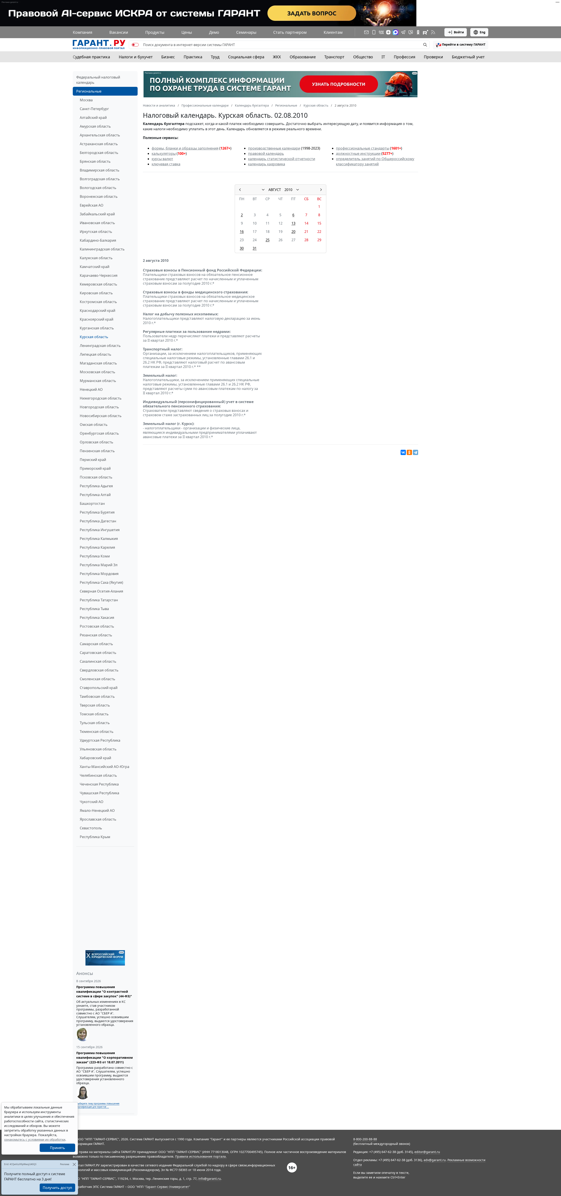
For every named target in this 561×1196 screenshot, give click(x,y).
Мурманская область (98, 380)
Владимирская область (99, 170)
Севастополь (91, 828)
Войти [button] (459, 32)
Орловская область (96, 442)
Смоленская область (97, 679)
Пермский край (93, 459)
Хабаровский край (95, 757)
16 (242, 231)
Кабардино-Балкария (98, 240)
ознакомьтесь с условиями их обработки (34, 1139)
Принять (57, 1147)
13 (293, 223)
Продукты (154, 32)
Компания (82, 32)
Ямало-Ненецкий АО (97, 810)
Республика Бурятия (97, 512)
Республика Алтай (95, 494)
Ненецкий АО (91, 389)
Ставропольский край (98, 687)
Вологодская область (98, 187)
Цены (186, 32)
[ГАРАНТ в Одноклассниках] (418, 32)
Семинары (246, 32)
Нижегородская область (101, 398)
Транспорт (334, 56)
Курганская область (97, 328)
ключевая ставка (166, 164)
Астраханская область (99, 143)
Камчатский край (94, 266)
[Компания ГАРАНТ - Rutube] (425, 32)
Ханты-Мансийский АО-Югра (104, 766)
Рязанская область (96, 635)
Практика (193, 56)
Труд (215, 56)
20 (293, 231)
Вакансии (118, 32)
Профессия (404, 56)
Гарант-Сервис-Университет (167, 1187)
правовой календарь (266, 153)
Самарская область (96, 643)
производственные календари (274, 148)
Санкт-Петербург (94, 108)
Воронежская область (99, 196)
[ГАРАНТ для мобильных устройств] (373, 32)
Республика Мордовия (99, 573)
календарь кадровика (266, 164)
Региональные (88, 91)
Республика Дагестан (98, 521)
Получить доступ (57, 1187)
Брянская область (95, 161)
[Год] (297, 189)
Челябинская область (98, 775)
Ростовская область (97, 626)
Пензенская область (97, 450)
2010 (288, 189)
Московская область (97, 372)
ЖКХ (277, 56)
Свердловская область (99, 670)
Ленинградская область (100, 345)
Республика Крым (95, 836)
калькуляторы (164, 153)
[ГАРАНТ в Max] (395, 32)
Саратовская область (98, 652)
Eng (482, 32)
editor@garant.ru (427, 1152)
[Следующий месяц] (321, 189)
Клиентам (333, 32)
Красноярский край (96, 319)
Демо (214, 32)
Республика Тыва (94, 608)
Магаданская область (98, 363)
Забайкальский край (97, 214)
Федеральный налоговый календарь (98, 80)
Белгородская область (99, 152)
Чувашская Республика (99, 793)
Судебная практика (91, 56)
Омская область (94, 424)
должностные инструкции (358, 153)
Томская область (94, 714)
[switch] (135, 44)
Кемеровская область (98, 284)
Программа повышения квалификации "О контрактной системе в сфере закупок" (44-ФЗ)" (104, 991)
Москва (86, 100)
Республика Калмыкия (99, 538)
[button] (460, 45)
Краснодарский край (97, 310)
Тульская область (95, 722)
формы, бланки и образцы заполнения (185, 148)
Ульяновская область (98, 749)
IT (383, 56)
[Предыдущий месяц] (240, 189)
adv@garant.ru (435, 1160)
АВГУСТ (274, 189)
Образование (303, 56)
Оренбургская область (99, 433)
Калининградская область (102, 249)
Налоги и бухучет (136, 56)
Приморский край (95, 468)
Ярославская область (98, 819)
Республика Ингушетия (100, 529)
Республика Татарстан (99, 600)
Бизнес (168, 56)
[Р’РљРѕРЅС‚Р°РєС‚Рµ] (403, 452)
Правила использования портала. (201, 1156)
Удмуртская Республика (100, 740)
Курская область (94, 336)
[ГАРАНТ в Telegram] (403, 32)
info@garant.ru (209, 1178)
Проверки (433, 56)
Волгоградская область (100, 179)
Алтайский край (93, 117)
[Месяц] (263, 189)
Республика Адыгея (96, 486)
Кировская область (96, 293)
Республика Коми (95, 556)
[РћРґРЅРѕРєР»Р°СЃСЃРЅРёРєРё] (409, 452)
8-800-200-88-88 (365, 1139)
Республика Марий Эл (98, 564)
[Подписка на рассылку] (366, 32)
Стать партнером (290, 32)
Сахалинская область (98, 661)
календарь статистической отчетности (281, 158)
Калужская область (96, 257)
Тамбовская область (97, 696)
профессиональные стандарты (362, 148)
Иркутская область (96, 231)
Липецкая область (95, 354)
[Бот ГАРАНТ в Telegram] (410, 32)
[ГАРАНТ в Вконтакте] (381, 32)
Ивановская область (97, 222)
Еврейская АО (91, 205)
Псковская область (96, 477)
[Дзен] (388, 32)
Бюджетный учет (468, 56)
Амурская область (95, 126)
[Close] (74, 1164)
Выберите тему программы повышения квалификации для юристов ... (97, 1105)
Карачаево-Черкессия (98, 275)
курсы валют (162, 158)
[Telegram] (415, 452)
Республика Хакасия (97, 617)
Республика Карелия (97, 547)
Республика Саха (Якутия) (101, 582)
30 (242, 248)
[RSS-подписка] (433, 32)
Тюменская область (97, 731)
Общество (363, 56)
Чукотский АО (91, 801)
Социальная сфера (246, 56)
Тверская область (95, 705)
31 (255, 248)
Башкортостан (92, 503)
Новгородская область (99, 407)
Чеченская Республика (99, 784)
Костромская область (98, 301)
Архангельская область (100, 135)
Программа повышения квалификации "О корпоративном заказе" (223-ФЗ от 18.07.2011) (104, 1057)
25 (268, 239)
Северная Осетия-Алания (101, 591)
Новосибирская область (101, 415)
